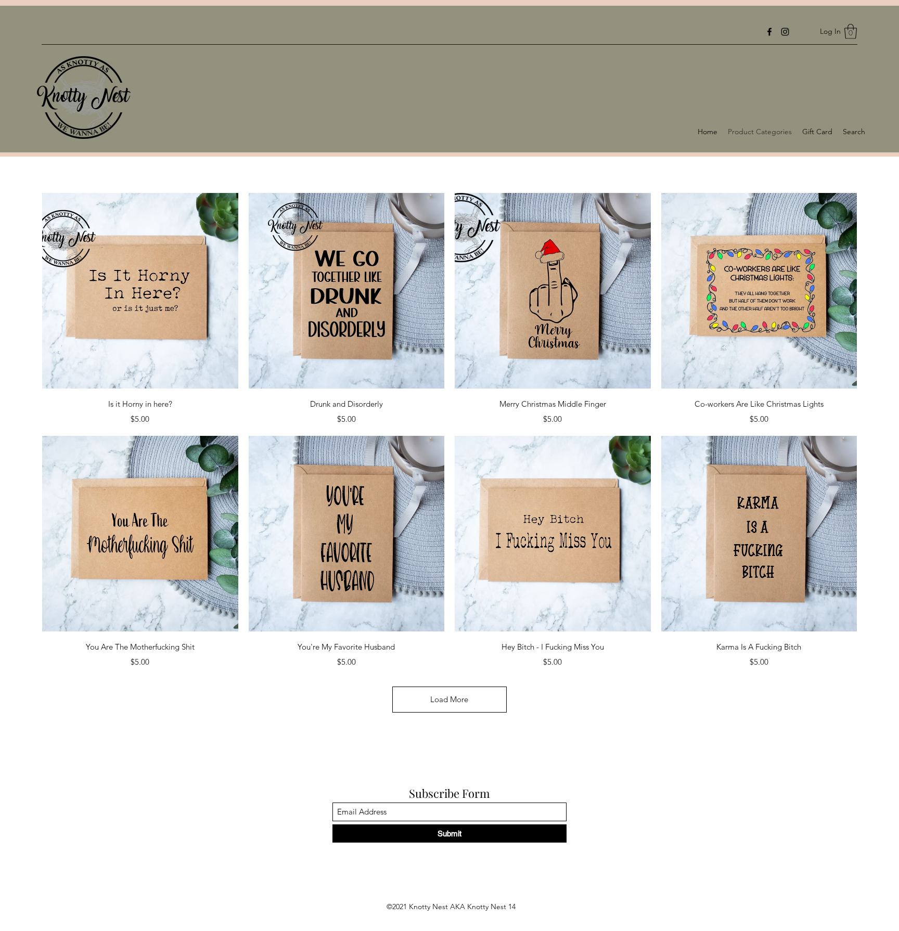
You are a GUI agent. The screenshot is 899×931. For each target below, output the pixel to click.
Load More (449, 699)
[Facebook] (769, 32)
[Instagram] (785, 32)
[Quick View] (140, 291)
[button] (850, 31)
